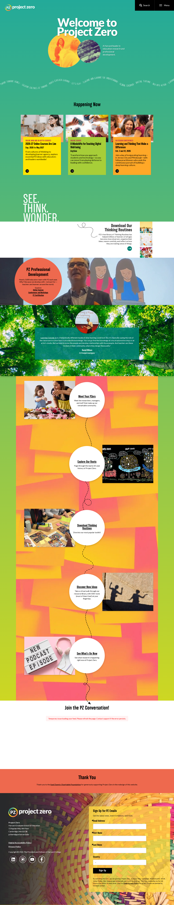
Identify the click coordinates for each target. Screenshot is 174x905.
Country (96, 857)
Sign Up (102, 870)
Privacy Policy (15, 846)
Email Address (99, 821)
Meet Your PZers (87, 396)
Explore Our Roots (87, 461)
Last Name (97, 845)
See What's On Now (87, 653)
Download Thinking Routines (87, 527)
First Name (97, 833)
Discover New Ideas (87, 587)
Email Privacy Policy (131, 883)
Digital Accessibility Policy (20, 843)
